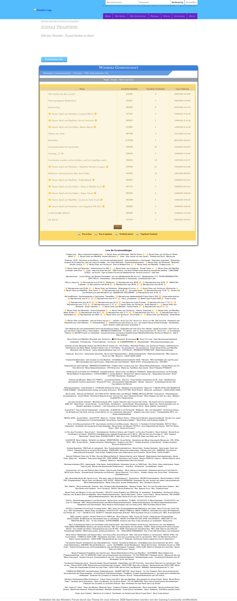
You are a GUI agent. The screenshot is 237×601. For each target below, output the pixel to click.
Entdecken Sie (54, 59)
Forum (78, 73)
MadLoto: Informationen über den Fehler (68, 173)
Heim (107, 16)
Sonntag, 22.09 (56, 153)
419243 (129, 153)
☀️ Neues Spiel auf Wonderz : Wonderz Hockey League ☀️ (78, 166)
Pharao (155, 16)
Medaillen (53, 140)
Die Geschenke (138, 16)
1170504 (129, 140)
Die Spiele (120, 16)
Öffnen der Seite (56, 133)
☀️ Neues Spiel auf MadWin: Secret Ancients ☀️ (72, 120)
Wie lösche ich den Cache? (61, 94)
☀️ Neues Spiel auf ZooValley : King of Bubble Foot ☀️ (76, 186)
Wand (166, 16)
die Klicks (53, 219)
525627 (129, 100)
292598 (129, 200)
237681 (129, 127)
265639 (129, 213)
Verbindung (177, 2)
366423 (129, 160)
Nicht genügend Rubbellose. (62, 100)
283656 (129, 107)
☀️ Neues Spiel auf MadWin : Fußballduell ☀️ (71, 180)
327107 (129, 114)
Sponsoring (54, 107)
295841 (129, 120)
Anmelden (191, 2)
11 (156, 166)
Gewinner (179, 16)
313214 (129, 219)
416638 (129, 147)
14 (156, 160)
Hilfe (192, 16)
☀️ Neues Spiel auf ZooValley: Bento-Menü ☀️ (72, 127)
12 (156, 173)
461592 (129, 193)
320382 (129, 94)
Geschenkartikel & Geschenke (63, 147)
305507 (129, 180)
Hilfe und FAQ (126, 79)
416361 (129, 173)
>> (117, 226)
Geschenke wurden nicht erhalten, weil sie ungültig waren (77, 160)
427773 (129, 186)
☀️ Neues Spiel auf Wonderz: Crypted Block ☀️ (72, 114)
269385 (129, 206)
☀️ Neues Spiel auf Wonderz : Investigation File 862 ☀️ (76, 206)
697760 (129, 133)
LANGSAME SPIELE (59, 213)
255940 (129, 166)
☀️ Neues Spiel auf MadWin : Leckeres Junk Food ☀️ (75, 200)
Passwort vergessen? (150, 6)
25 (156, 147)
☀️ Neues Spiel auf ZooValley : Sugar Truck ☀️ (72, 193)
